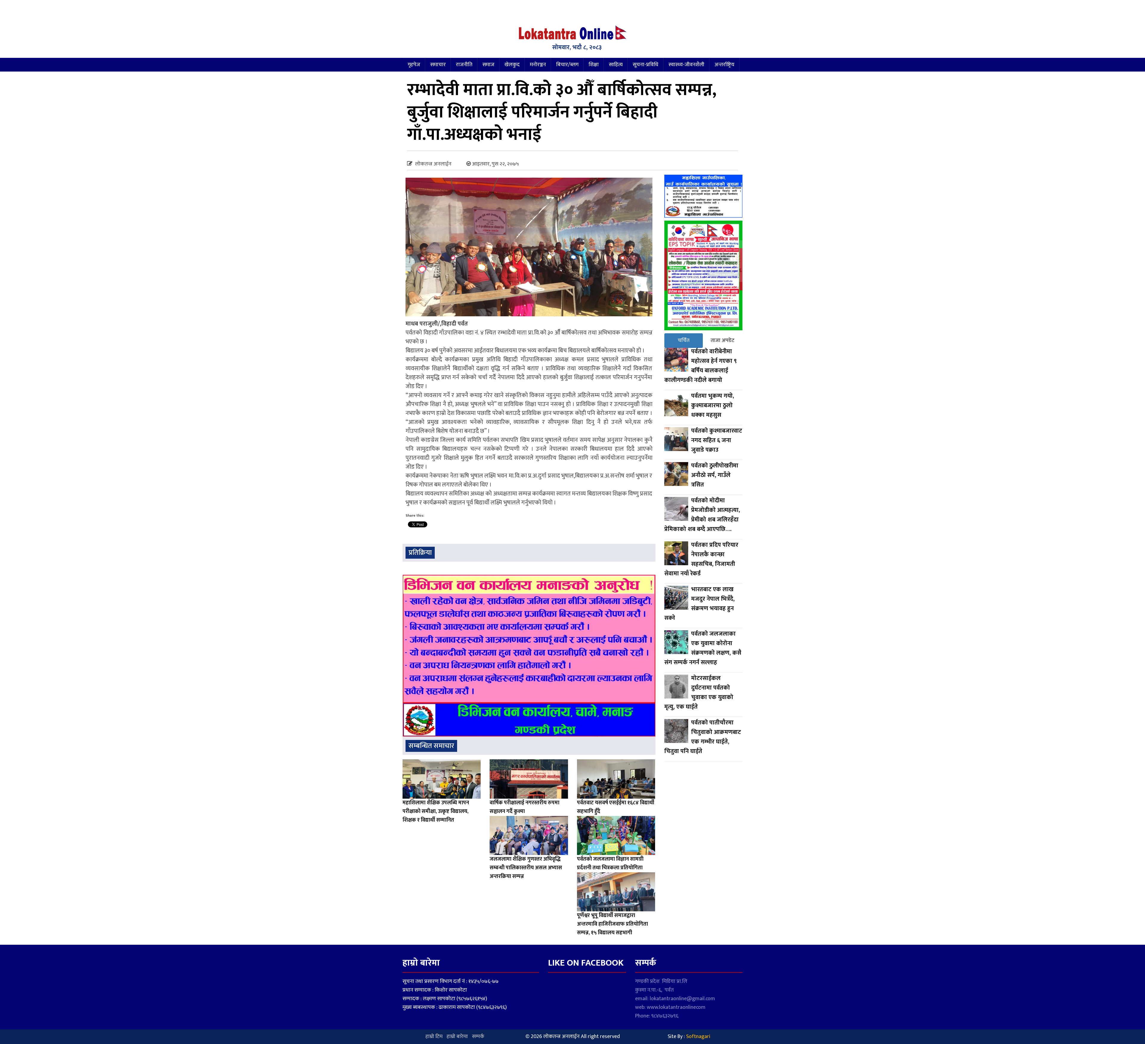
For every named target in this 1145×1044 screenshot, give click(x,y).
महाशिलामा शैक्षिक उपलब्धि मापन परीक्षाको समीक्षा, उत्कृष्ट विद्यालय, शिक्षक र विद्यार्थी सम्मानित (436, 811)
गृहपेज (414, 64)
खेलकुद (512, 64)
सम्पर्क (478, 1036)
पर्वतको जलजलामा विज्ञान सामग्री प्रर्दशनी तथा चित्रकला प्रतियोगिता (610, 863)
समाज (488, 64)
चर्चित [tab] (683, 340)
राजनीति (464, 64)
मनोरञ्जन (538, 64)
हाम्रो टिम (433, 1036)
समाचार (438, 64)
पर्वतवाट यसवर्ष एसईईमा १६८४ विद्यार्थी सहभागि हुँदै (615, 807)
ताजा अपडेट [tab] (722, 340)
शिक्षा (594, 64)
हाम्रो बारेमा (457, 1036)
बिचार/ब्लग (567, 64)
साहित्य (616, 64)
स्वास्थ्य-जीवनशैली (686, 64)
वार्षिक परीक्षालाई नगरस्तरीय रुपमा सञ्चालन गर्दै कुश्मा (524, 807)
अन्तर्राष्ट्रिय (724, 64)
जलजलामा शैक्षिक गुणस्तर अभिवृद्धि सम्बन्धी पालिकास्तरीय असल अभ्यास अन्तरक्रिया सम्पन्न (526, 868)
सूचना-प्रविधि (645, 64)
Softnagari (698, 1036)
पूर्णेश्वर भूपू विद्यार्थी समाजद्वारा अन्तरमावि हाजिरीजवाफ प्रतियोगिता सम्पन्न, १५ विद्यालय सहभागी (612, 924)
